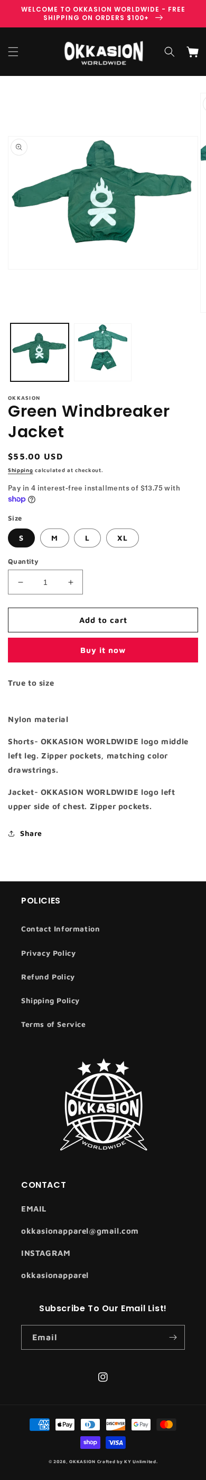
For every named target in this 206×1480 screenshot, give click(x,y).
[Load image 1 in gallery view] (40, 352)
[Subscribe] (172, 1337)
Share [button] (31, 833)
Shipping (20, 470)
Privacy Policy (48, 952)
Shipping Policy (50, 1000)
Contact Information (60, 928)
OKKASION (83, 1461)
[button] (13, 51)
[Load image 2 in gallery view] (103, 352)
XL (122, 537)
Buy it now (103, 650)
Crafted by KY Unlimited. (127, 1461)
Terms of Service (53, 1024)
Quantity (23, 561)
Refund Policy (48, 976)
